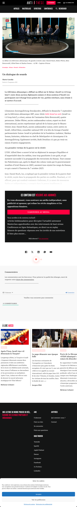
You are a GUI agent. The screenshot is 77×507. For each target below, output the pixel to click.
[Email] (50, 252)
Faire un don (38, 422)
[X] (32, 252)
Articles (16, 8)
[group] (15, 357)
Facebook (37, 462)
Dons (59, 2)
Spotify (36, 446)
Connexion (70, 293)
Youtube (37, 442)
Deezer (36, 454)
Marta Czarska (7, 79)
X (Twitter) (38, 467)
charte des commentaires (25, 279)
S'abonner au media (39, 212)
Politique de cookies (29, 504)
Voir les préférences (38, 500)
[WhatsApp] (44, 252)
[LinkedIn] (38, 252)
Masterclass (26, 8)
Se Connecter (69, 2)
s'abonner (51, 2)
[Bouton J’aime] (36, 259)
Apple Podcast (39, 450)
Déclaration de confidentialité (44, 504)
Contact (54, 422)
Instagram (37, 458)
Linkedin (37, 471)
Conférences (48, 8)
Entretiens (37, 8)
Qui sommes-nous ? (58, 418)
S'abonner (37, 418)
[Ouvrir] (3, 3)
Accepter (39, 494)
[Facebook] (26, 252)
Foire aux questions (41, 430)
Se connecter (43, 238)
